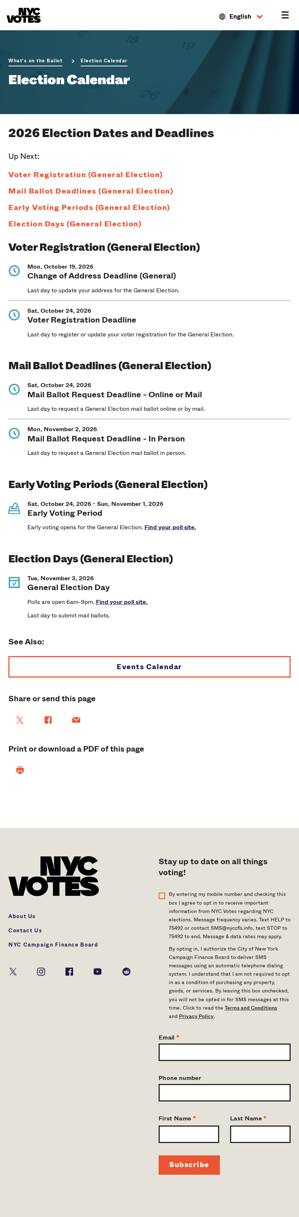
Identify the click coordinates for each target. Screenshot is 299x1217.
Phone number (180, 1078)
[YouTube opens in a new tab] (97, 971)
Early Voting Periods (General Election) (89, 207)
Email (169, 1037)
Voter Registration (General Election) (85, 175)
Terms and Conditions (251, 1007)
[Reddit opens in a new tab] (126, 971)
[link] (20, 720)
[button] (241, 17)
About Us (22, 916)
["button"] (20, 770)
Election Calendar (104, 61)
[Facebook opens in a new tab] (69, 971)
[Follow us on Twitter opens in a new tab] (13, 971)
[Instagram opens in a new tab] (41, 971)
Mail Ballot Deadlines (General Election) (90, 191)
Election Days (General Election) (74, 224)
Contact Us (25, 930)
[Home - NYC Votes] (25, 15)
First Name (177, 1118)
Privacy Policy (196, 1016)
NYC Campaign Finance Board (53, 944)
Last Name (248, 1118)
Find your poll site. (170, 527)
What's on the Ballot (35, 61)
